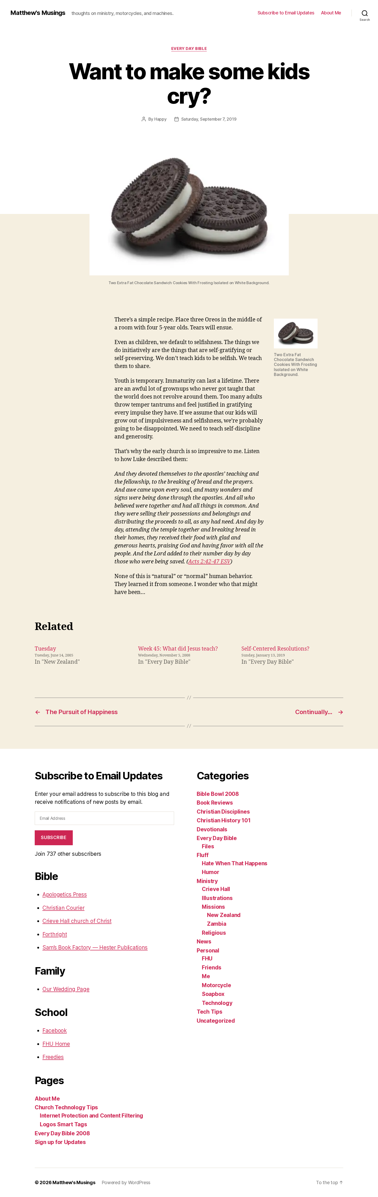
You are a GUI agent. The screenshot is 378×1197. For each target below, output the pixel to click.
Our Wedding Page (65, 989)
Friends (211, 967)
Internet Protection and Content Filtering (91, 1115)
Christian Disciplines (223, 811)
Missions (213, 907)
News (204, 941)
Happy (160, 119)
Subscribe (53, 837)
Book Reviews (215, 802)
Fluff (203, 855)
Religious (214, 933)
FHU (207, 958)
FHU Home (56, 1044)
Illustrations (217, 898)
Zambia (216, 924)
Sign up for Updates (60, 1142)
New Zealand (224, 915)
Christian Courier (63, 908)
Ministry (207, 881)
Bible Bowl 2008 (218, 794)
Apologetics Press (64, 894)
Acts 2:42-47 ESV (209, 561)
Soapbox (213, 994)
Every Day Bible (189, 48)
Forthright (54, 934)
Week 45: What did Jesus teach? (178, 648)
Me (206, 976)
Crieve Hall (216, 889)
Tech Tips (209, 1012)
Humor (210, 872)
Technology (217, 1003)
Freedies (53, 1057)
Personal (208, 950)
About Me (331, 12)
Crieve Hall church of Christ (76, 921)
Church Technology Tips (66, 1107)
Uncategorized (216, 1021)
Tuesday (45, 648)
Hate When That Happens (234, 863)
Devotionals (212, 829)
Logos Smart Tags (63, 1124)
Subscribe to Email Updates (286, 12)
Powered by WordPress (126, 1182)
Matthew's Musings (37, 13)
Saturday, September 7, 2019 (209, 119)
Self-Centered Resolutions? (275, 648)
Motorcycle (216, 985)
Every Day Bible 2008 (62, 1133)
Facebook (54, 1030)
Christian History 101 (223, 820)
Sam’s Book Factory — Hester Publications (95, 947)
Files (208, 846)
